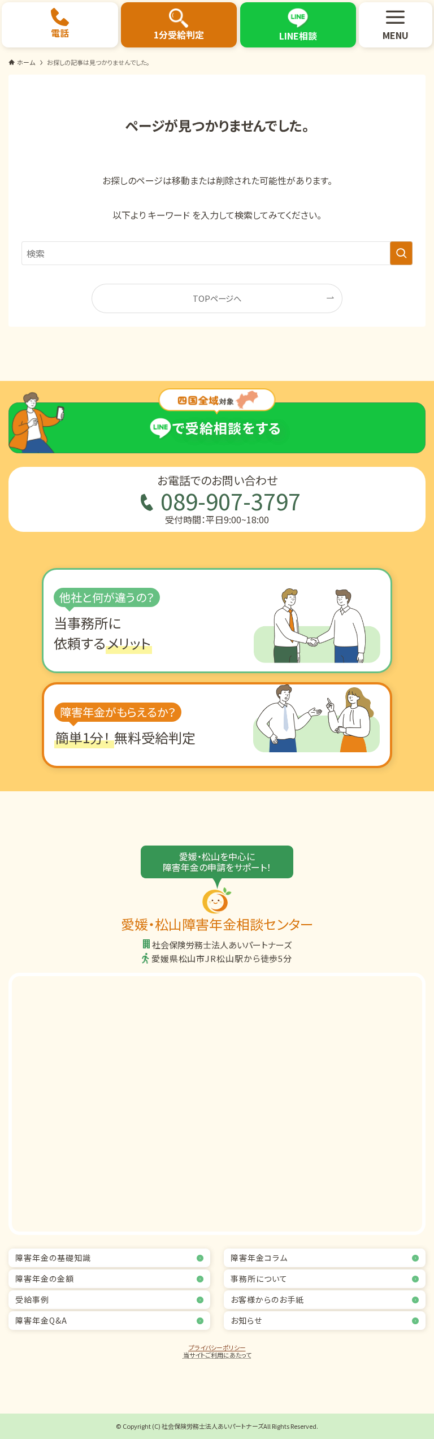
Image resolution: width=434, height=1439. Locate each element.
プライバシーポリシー (217, 1347)
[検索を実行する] (401, 253)
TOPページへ (217, 298)
